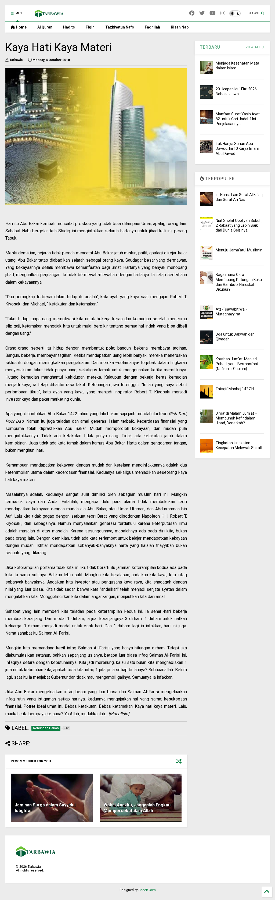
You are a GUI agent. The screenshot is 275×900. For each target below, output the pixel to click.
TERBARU (210, 47)
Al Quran (44, 27)
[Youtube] (212, 13)
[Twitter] (202, 13)
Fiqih (90, 27)
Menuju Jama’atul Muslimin (239, 250)
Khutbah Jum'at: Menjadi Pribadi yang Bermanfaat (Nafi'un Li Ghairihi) (237, 364)
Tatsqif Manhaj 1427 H (235, 389)
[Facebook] (191, 13)
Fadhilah (152, 27)
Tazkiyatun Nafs (119, 27)
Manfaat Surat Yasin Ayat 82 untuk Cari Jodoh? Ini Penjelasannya (238, 119)
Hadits (69, 27)
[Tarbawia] (49, 15)
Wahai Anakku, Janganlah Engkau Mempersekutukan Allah (137, 807)
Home (21, 27)
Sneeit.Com (147, 890)
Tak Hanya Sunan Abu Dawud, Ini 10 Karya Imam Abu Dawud (237, 148)
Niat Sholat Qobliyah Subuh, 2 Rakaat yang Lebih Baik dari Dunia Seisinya (239, 225)
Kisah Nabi (180, 27)
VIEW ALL (254, 47)
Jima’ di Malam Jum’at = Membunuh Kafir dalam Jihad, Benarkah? (236, 418)
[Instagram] (222, 13)
